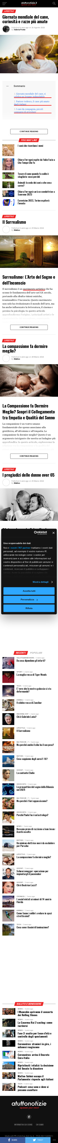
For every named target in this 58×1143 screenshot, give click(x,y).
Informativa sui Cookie (23, 1124)
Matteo (17, 230)
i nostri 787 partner (20, 548)
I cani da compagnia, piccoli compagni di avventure (28, 110)
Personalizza (27, 599)
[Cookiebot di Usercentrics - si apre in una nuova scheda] (35, 533)
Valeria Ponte (19, 30)
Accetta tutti (29, 591)
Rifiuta (29, 608)
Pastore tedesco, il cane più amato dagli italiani (31, 103)
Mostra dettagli (41, 582)
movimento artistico (34, 288)
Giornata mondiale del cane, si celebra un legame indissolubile (30, 95)
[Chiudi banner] (53, 533)
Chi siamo (40, 1124)
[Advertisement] (29, 618)
